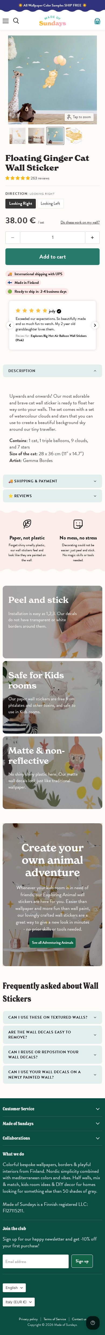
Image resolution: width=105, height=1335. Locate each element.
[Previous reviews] (9, 325)
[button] (17, 135)
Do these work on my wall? (80, 222)
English (12, 1287)
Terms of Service (55, 1319)
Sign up (82, 1261)
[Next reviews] (95, 325)
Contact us (79, 1319)
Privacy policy (28, 1319)
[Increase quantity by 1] (92, 237)
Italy (16, 1302)
